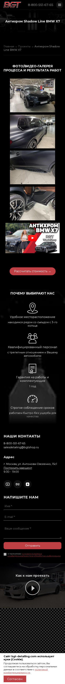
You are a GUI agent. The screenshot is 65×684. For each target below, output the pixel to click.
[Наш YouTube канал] (8, 484)
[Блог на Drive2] (18, 484)
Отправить (32, 545)
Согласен (15, 679)
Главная (9, 46)
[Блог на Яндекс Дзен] (27, 484)
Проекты (24, 46)
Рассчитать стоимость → (32, 271)
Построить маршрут (18, 468)
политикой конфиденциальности (26, 671)
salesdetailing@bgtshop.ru (21, 447)
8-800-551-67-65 (40, 5)
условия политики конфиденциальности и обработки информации (34, 554)
